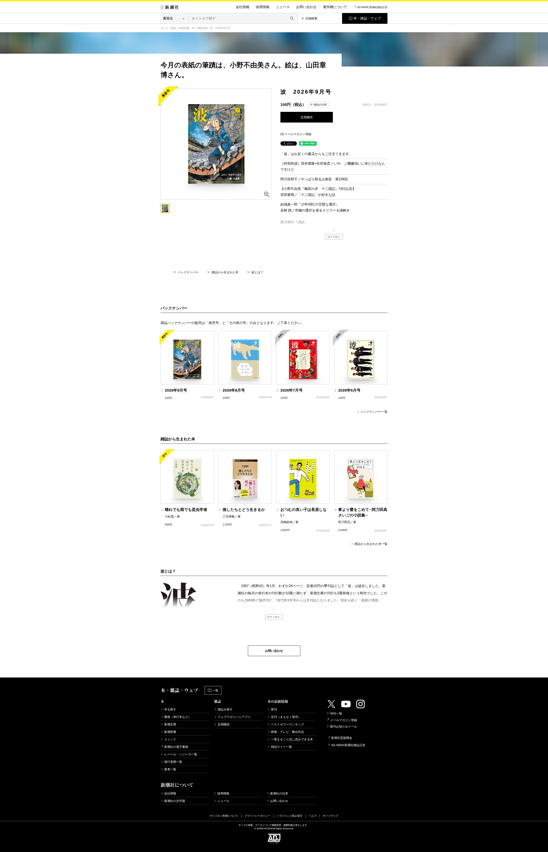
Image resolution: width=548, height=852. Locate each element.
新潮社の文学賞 (174, 801)
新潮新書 (170, 732)
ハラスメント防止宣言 (289, 815)
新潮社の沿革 (279, 793)
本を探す (170, 709)
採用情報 (263, 7)
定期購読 (307, 117)
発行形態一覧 (173, 761)
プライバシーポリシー (257, 815)
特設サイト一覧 (281, 746)
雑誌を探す (225, 709)
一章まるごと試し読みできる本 (292, 739)
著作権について (335, 7)
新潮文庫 (170, 724)
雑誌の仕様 (320, 104)
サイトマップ (330, 815)
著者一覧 (170, 769)
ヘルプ (312, 815)
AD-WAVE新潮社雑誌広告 (348, 745)
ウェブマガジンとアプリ (234, 717)
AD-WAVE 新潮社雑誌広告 (372, 7)
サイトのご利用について (224, 815)
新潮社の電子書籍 (176, 746)
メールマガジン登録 (297, 134)
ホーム (164, 28)
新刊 (274, 709)
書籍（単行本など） (177, 717)
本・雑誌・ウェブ (367, 18)
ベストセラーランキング (287, 724)
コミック (170, 739)
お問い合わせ (306, 7)
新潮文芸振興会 (341, 738)
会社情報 (242, 7)
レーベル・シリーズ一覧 (180, 754)
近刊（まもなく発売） (286, 717)
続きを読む (334, 237)
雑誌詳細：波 (186, 28)
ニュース (283, 7)
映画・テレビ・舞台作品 (287, 732)
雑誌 (173, 28)
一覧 (215, 690)
